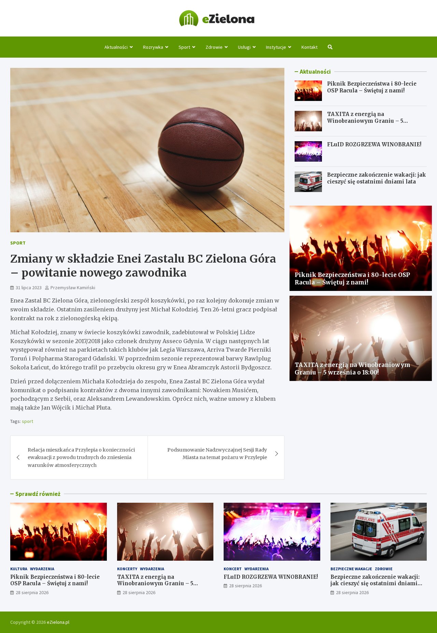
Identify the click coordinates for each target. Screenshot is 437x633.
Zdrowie (214, 47)
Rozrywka (153, 47)
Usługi (244, 47)
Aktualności (116, 47)
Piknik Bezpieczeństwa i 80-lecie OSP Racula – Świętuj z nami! (372, 87)
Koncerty (127, 568)
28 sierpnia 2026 (32, 592)
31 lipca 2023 (29, 287)
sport (27, 421)
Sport (184, 47)
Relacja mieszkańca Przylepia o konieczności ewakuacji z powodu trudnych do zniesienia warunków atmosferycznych (81, 457)
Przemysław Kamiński (73, 287)
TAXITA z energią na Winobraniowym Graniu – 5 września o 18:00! (365, 121)
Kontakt (309, 47)
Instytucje (276, 47)
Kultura (18, 568)
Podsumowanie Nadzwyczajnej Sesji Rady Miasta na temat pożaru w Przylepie (217, 453)
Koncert (233, 568)
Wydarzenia (42, 568)
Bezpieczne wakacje (351, 568)
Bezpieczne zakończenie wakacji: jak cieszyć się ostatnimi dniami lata (376, 178)
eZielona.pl (58, 622)
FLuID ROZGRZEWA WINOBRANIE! (374, 144)
